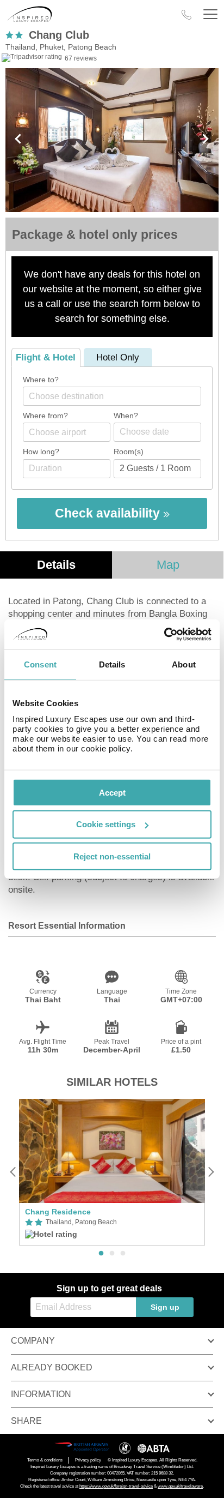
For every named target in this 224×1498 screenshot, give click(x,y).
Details (56, 564)
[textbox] (117, 396)
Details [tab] (112, 664)
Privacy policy (88, 1460)
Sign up (165, 1307)
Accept (112, 792)
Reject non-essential (112, 856)
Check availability (109, 513)
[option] (112, 1172)
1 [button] (101, 1253)
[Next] (211, 1172)
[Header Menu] (210, 14)
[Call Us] (186, 15)
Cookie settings (105, 824)
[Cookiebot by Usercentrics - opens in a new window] (163, 634)
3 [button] (122, 1253)
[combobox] (112, 396)
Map (168, 564)
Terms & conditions (45, 1460)
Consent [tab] (40, 664)
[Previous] (13, 1172)
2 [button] (112, 1253)
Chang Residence (58, 1211)
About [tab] (184, 664)
